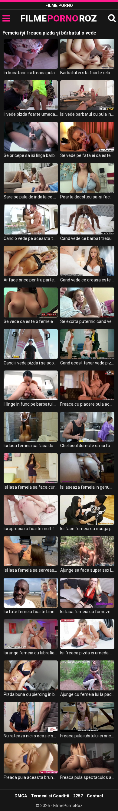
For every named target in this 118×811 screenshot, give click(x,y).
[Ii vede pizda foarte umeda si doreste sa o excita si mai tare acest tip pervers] (31, 95)
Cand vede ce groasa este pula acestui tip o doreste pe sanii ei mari (87, 280)
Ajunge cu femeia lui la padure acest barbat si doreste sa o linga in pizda (87, 694)
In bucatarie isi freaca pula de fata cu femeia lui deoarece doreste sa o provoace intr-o (31, 72)
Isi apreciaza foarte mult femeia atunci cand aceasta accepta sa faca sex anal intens (31, 528)
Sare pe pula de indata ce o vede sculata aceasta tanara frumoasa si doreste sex (31, 196)
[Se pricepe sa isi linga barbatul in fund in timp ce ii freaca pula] (31, 137)
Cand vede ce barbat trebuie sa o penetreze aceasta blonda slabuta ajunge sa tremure (87, 238)
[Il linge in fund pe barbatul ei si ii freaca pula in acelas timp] (31, 386)
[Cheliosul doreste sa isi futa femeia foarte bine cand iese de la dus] (87, 427)
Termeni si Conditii (50, 795)
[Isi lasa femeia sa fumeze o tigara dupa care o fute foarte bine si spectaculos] (87, 593)
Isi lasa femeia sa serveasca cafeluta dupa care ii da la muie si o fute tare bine (31, 570)
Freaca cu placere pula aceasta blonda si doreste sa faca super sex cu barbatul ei (87, 404)
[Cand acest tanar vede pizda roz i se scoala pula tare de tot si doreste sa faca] (87, 344)
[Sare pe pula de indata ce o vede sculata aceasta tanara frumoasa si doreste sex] (31, 178)
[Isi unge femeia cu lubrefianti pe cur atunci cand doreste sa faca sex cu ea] (31, 634)
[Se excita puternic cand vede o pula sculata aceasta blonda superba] (87, 302)
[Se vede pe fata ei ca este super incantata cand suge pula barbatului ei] (87, 137)
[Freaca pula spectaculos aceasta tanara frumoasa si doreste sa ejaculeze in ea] (87, 758)
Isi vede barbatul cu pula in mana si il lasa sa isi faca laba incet (87, 114)
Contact (95, 795)
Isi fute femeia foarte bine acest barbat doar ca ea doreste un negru (31, 611)
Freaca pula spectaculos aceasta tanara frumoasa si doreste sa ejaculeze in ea (87, 777)
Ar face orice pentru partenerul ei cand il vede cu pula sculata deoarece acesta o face (31, 280)
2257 (78, 795)
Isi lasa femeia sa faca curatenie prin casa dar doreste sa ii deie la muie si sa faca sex (31, 487)
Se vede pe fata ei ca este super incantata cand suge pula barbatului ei (87, 155)
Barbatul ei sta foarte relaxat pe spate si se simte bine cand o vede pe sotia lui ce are (87, 72)
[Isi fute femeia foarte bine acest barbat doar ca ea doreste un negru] (31, 593)
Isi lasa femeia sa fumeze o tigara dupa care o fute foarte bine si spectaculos (87, 611)
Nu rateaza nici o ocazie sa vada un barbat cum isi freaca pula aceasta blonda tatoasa (31, 735)
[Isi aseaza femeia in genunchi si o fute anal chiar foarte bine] (87, 468)
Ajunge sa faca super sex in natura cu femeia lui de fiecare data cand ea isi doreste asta (87, 570)
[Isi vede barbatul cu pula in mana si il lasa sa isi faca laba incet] (87, 95)
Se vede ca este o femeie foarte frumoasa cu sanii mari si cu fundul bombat (31, 321)
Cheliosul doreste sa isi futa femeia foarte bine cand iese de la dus (87, 445)
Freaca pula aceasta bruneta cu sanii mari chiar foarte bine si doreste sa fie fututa (31, 777)
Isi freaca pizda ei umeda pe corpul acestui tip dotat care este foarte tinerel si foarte (87, 652)
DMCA (21, 795)
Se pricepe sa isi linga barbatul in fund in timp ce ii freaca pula (31, 155)
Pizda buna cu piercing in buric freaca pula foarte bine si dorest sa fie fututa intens (31, 694)
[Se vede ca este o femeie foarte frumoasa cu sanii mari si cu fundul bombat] (31, 302)
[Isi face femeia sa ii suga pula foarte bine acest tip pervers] (87, 510)
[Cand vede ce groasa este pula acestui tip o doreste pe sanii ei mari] (87, 261)
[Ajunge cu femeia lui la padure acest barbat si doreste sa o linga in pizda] (87, 675)
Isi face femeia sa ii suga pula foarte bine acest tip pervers (87, 528)
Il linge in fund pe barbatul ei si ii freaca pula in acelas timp (31, 404)
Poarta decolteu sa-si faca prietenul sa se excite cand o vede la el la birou (87, 196)
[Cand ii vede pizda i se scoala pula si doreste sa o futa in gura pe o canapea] (31, 344)
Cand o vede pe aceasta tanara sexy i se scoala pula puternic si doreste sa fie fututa (31, 238)
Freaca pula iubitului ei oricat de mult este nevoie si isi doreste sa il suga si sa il (87, 735)
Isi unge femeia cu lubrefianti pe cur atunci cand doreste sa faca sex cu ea (31, 652)
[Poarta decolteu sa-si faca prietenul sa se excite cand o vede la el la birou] (87, 178)
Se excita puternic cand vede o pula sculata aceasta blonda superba (87, 321)
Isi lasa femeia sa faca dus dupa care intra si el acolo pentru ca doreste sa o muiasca (31, 445)
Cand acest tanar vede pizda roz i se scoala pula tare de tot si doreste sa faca (87, 363)
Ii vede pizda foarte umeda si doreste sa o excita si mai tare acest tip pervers (31, 114)
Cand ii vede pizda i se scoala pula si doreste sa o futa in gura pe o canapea (31, 363)
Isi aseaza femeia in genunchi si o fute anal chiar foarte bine (87, 487)
